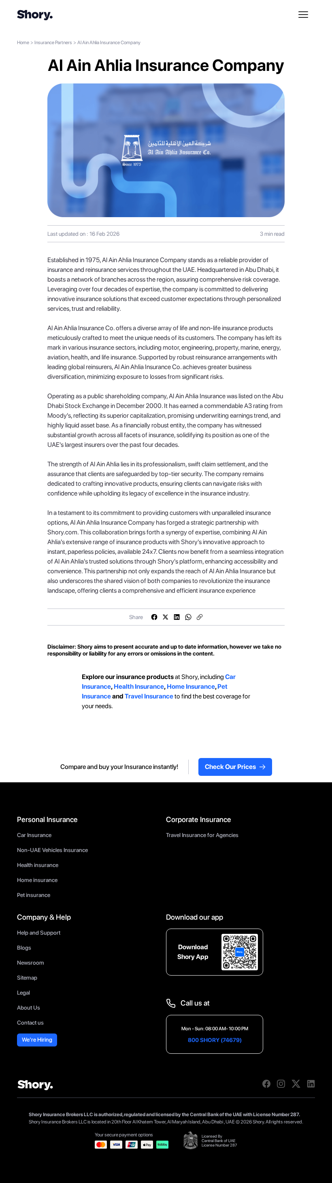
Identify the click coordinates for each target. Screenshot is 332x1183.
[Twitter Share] (165, 617)
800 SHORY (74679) (215, 1040)
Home (23, 42)
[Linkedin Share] (177, 617)
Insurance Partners (53, 42)
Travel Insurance (149, 696)
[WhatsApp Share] (188, 617)
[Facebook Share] (154, 617)
